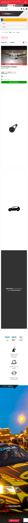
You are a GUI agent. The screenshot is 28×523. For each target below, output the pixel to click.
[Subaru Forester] (14, 55)
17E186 (17, 32)
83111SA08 (10, 73)
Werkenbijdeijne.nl (5, 2)
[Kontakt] (26, 9)
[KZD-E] (7, 337)
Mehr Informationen (13, 82)
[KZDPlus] (14, 337)
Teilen (11, 5)
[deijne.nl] (10, 14)
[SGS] (21, 337)
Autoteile (13, 32)
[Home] (10, 32)
